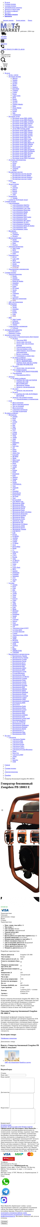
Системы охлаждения (19, 411)
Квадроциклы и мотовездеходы (19, 654)
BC (13, 647)
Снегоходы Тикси (18, 748)
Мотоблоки (12, 231)
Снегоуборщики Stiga (19, 227)
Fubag (14, 286)
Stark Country (16, 319)
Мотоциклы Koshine (19, 515)
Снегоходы (12, 737)
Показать (4, 1223)
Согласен (4, 1221)
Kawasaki (15, 454)
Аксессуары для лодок (23, 342)
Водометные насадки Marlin (21, 175)
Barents (14, 191)
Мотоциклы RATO (18, 527)
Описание (4, 915)
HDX (14, 97)
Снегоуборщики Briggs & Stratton (23, 226)
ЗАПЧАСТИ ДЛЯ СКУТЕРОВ (26, 380)
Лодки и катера (14, 184)
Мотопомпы (13, 304)
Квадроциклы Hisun (19, 708)
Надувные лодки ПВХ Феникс (22, 153)
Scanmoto (15, 574)
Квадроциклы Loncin (19, 709)
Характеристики (6, 913)
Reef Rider (15, 89)
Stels (13, 113)
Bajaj (14, 441)
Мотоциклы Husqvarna (19, 513)
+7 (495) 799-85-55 (7, 49)
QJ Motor (15, 543)
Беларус (15, 232)
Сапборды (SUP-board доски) (18, 200)
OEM (14, 553)
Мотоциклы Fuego (18, 510)
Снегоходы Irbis (17, 741)
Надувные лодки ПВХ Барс (21, 147)
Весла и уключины (22, 354)
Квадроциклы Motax (19, 690)
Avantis (14, 422)
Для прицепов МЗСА (23, 375)
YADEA (15, 645)
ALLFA (14, 102)
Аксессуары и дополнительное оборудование (24, 337)
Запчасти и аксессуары (12, 9)
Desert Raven (16, 493)
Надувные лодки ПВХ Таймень (22, 127)
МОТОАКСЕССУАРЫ (23, 359)
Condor (14, 92)
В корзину (4, 1126)
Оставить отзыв (6, 1125)
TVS (13, 578)
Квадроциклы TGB (18, 723)
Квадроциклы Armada (19, 678)
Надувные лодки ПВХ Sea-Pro (22, 135)
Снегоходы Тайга (18, 746)
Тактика (15, 187)
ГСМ (10, 401)
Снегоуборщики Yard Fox (20, 205)
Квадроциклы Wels (18, 675)
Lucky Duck (16, 567)
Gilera (14, 600)
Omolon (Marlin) (17, 104)
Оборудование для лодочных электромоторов (26, 351)
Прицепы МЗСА (14, 331)
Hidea (14, 106)
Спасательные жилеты (23, 347)
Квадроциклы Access (19, 683)
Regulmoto (15, 474)
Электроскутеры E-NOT (20, 628)
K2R (13, 533)
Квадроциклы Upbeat (19, 697)
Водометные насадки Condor (22, 179)
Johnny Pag (16, 453)
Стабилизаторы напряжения (18, 326)
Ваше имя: (4, 1075)
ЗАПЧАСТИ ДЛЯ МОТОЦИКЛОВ (22, 382)
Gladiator (15, 90)
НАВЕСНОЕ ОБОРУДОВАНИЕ (27, 371)
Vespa (14, 595)
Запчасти (12, 376)
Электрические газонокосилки (19, 269)
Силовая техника (10, 6)
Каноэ (11, 180)
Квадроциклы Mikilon (19, 689)
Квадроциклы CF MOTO (20, 676)
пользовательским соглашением (11, 1214)
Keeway (15, 598)
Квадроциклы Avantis (19, 659)
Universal (15, 619)
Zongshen (15, 283)
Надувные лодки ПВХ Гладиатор (23, 158)
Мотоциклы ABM (18, 503)
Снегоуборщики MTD (19, 213)
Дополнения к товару (8, 917)
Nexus (14, 591)
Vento (14, 435)
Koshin (14, 312)
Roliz (14, 475)
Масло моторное (17, 402)
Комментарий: (5, 1123)
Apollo (14, 467)
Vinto (14, 559)
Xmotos (14, 479)
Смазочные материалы (19, 409)
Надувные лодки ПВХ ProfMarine (23, 151)
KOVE (14, 534)
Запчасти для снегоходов (24, 390)
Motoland (15, 461)
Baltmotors (15, 442)
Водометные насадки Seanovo (22, 177)
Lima (14, 607)
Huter (14, 243)
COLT (14, 555)
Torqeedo (15, 168)
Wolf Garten (16, 248)
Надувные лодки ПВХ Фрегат (22, 130)
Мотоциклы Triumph (19, 529)
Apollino (15, 538)
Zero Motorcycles (17, 501)
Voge (14, 486)
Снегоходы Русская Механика (22, 749)
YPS (13, 581)
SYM (14, 618)
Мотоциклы (13, 415)
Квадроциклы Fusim (19, 706)
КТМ (14, 428)
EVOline (15, 285)
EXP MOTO (16, 531)
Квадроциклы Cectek (19, 671)
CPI (13, 626)
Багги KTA (16, 704)
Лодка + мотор (13, 75)
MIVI (14, 569)
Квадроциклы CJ (18, 730)
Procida (14, 557)
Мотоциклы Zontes (18, 519)
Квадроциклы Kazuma (19, 685)
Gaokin (14, 541)
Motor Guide (16, 167)
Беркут (14, 189)
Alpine (14, 756)
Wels (13, 427)
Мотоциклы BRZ (18, 505)
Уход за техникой (18, 406)
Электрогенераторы (15, 274)
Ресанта (15, 236)
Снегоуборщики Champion (21, 224)
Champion (15, 234)
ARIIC (14, 638)
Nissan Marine (16, 108)
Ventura (14, 324)
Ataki (14, 439)
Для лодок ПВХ (21, 340)
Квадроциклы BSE (18, 687)
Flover (14, 163)
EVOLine (15, 267)
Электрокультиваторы (16, 246)
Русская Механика (18, 673)
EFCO (14, 257)
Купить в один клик (14, 1126)
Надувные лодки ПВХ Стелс (22, 125)
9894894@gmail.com (21, 1165)
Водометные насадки (16, 172)
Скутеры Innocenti (18, 631)
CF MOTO (15, 560)
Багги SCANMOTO (19, 722)
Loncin (14, 465)
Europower (15, 279)
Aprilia (14, 437)
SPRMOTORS (17, 650)
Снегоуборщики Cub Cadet (21, 208)
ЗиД (13, 489)
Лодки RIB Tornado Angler (21, 128)
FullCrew (15, 552)
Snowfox (15, 760)
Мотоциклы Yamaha (23, 385)
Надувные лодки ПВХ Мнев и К (23, 142)
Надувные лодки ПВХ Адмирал (23, 121)
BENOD (15, 640)
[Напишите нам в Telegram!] (20, 1192)
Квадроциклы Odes (18, 732)
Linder (14, 186)
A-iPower (15, 297)
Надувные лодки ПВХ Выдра (22, 146)
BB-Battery (16, 323)
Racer (14, 418)
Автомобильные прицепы (13, 7)
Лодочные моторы (15, 76)
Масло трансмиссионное (20, 404)
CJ (13, 550)
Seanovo (15, 87)
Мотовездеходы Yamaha (20, 657)
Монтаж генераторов (19, 298)
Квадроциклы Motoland (20, 692)
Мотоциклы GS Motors (20, 524)
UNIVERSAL (16, 484)
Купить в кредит (27, 1126)
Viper (14, 623)
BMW (14, 444)
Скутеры (11, 583)
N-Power (15, 321)
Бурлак (14, 109)
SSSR (14, 480)
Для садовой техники (19, 369)
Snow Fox (15, 753)
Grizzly (14, 193)
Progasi (14, 470)
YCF (14, 430)
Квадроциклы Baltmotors (20, 725)
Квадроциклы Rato (18, 716)
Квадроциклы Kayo (18, 663)
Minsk (14, 458)
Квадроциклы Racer (19, 720)
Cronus (14, 432)
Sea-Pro (14, 83)
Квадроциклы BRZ (18, 713)
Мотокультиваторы (15, 238)
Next (38, 810)
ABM (14, 604)
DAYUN (15, 562)
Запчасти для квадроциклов (25, 387)
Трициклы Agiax (17, 520)
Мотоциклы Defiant (18, 507)
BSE (13, 468)
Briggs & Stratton (17, 281)
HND (14, 300)
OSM (14, 761)
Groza (14, 564)
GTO (14, 565)
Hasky (14, 449)
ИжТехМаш (16, 546)
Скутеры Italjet (17, 630)
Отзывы (3, 920)
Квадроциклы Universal (20, 696)
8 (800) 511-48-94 (18, 49)
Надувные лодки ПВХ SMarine (22, 144)
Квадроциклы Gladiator (20, 715)
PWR (14, 472)
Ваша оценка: (5, 1077)
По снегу (8, 13)
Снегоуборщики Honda (20, 212)
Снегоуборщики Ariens (20, 229)
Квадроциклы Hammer (19, 727)
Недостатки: (5, 1108)
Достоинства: (5, 1092)
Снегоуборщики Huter (19, 219)
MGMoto (15, 456)
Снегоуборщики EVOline (20, 206)
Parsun (14, 94)
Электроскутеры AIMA (20, 635)
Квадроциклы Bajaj (18, 711)
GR (13, 448)
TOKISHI (15, 652)
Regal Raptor (16, 494)
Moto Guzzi (16, 460)
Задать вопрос (20, 20)
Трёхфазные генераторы (9, 1038)
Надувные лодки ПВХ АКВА (22, 118)
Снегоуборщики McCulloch (21, 220)
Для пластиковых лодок (24, 349)
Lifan (14, 295)
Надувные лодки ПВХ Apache (22, 134)
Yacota (14, 290)
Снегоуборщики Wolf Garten (21, 217)
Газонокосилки (14, 255)
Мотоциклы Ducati (18, 508)
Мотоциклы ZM (17, 522)
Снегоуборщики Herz (19, 215)
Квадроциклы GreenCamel (21, 718)
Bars (13, 758)
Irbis (13, 425)
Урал (14, 498)
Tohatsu (14, 82)
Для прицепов (17, 373)
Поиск (30, 20)
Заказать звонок (8, 20)
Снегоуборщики (14, 203)
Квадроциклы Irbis (18, 666)
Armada (14, 539)
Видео (3, 918)
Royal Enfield (16, 500)
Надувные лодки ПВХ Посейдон (23, 149)
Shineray (15, 477)
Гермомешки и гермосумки (25, 356)
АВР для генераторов (16, 302)
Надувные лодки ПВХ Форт (21, 154)
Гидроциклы (13, 196)
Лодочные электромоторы (17, 160)
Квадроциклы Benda (19, 729)
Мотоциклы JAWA (18, 526)
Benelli (14, 434)
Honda (14, 99)
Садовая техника (10, 4)
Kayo (14, 423)
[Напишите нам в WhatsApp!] (20, 1182)
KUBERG (15, 536)
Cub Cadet (15, 258)
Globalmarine (16, 115)
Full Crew (15, 446)
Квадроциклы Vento (19, 680)
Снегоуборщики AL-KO (20, 222)
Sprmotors (15, 576)
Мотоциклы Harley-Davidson (21, 512)
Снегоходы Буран (18, 744)
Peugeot (14, 612)
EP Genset (15, 288)
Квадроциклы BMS (18, 702)
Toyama (14, 101)
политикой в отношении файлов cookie (14, 1213)
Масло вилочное (17, 408)
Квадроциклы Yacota (19, 661)
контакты (4, 44)
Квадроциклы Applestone (20, 701)
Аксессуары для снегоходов (25, 368)
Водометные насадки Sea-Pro (22, 174)
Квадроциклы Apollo (19, 682)
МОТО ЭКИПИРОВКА (24, 361)
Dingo (14, 751)
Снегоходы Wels (17, 742)
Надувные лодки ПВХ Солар (22, 139)
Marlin (14, 85)
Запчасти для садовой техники (22, 397)
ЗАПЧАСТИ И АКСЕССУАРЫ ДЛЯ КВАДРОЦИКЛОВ (26, 363)
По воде (7, 2)
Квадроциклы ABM (19, 699)
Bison (14, 463)
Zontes (14, 637)
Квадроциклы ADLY (19, 668)
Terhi (14, 194)
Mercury (15, 78)
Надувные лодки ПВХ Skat (21, 141)
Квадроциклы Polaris (19, 694)
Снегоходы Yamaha (18, 739)
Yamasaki (15, 487)
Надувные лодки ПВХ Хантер (22, 123)
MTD (14, 250)
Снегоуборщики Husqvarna (21, 210)
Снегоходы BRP (17, 755)
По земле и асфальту (11, 11)
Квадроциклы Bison (19, 664)
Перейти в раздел (25, 1062)
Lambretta (15, 642)
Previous (2, 810)
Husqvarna (15, 265)
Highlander (15, 572)
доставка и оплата (4, 37)
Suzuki (14, 111)
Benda (14, 548)
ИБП (10, 317)
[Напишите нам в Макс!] (20, 1200)
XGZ (14, 545)
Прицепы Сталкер (15, 333)
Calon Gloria (16, 95)
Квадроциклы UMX (19, 734)
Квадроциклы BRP (18, 670)
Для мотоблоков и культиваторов (27, 399)
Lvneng (14, 633)
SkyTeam (15, 496)
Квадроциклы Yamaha (19, 656)
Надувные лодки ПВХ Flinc (21, 137)
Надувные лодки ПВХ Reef (21, 156)
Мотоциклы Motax (18, 517)
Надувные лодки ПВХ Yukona (22, 132)
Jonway (14, 621)
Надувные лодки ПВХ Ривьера (22, 120)
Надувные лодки (14, 116)
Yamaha (14, 80)
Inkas (14, 182)
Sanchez (15, 571)
